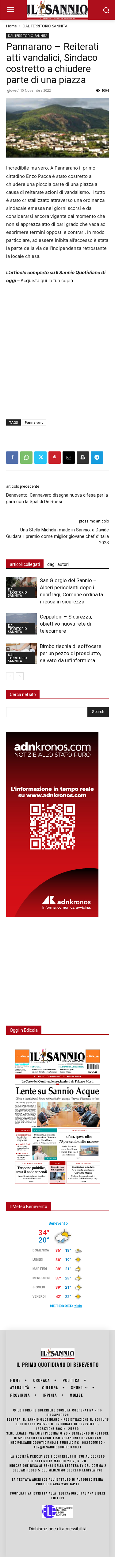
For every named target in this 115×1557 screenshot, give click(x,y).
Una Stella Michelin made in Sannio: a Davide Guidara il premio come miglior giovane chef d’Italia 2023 (57, 536)
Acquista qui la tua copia (47, 280)
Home (11, 26)
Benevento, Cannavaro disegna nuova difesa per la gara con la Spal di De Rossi (57, 498)
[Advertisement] (57, 350)
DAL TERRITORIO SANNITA (45, 26)
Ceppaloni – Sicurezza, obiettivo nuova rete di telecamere (66, 624)
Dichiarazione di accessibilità (57, 1528)
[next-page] (20, 676)
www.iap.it (70, 1484)
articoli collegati (25, 564)
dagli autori (58, 564)
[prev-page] (10, 676)
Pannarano (34, 422)
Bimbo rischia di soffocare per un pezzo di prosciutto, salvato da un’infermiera (70, 653)
